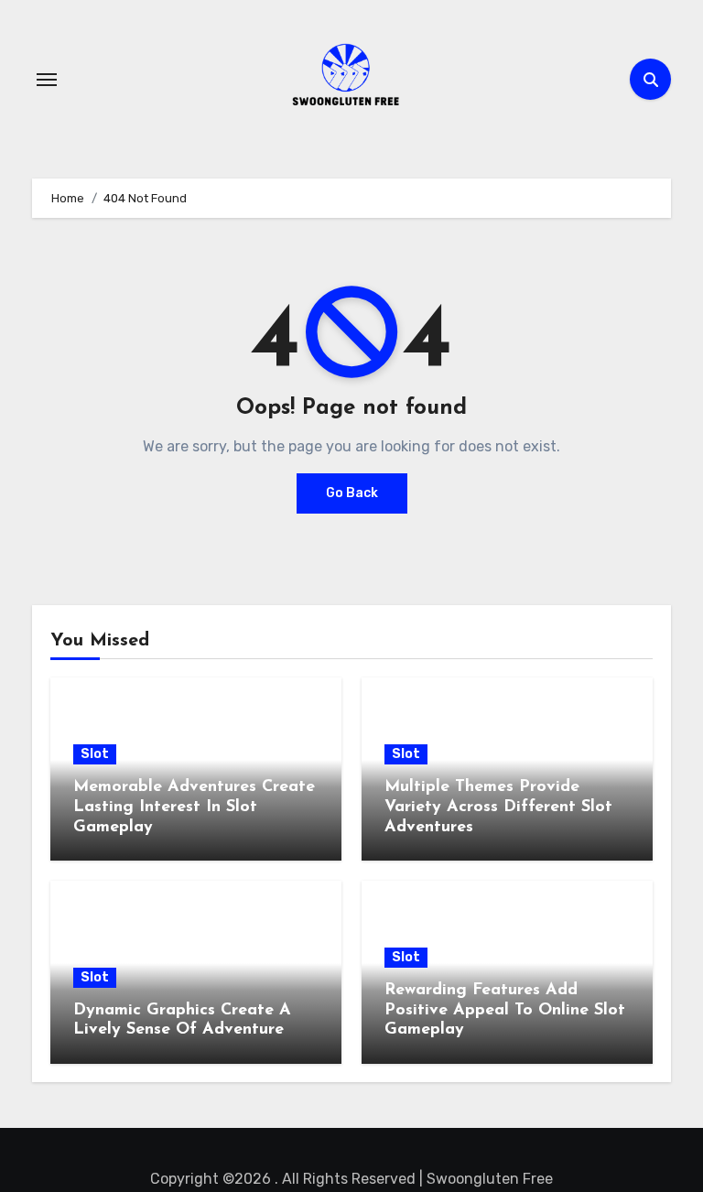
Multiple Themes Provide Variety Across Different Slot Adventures (498, 807)
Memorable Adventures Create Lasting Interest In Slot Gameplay (194, 807)
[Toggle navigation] (46, 80)
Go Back (352, 493)
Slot (95, 754)
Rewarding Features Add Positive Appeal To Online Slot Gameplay (504, 1010)
